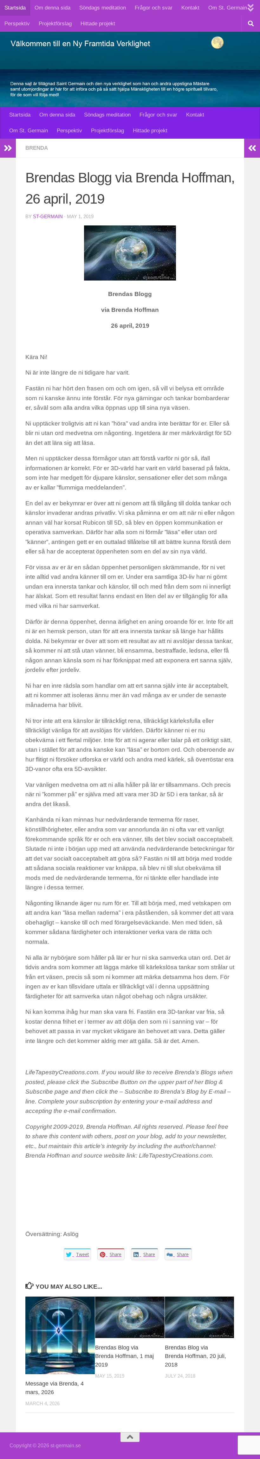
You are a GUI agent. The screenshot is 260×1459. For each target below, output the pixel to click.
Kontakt (190, 8)
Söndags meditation (102, 8)
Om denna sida (52, 8)
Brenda (36, 148)
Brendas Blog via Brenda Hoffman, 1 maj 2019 (124, 1356)
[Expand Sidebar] (8, 148)
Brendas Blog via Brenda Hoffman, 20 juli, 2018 (195, 1356)
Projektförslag (55, 24)
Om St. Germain (227, 8)
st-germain (48, 216)
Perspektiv (17, 24)
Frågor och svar (153, 8)
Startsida (15, 8)
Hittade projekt (98, 24)
